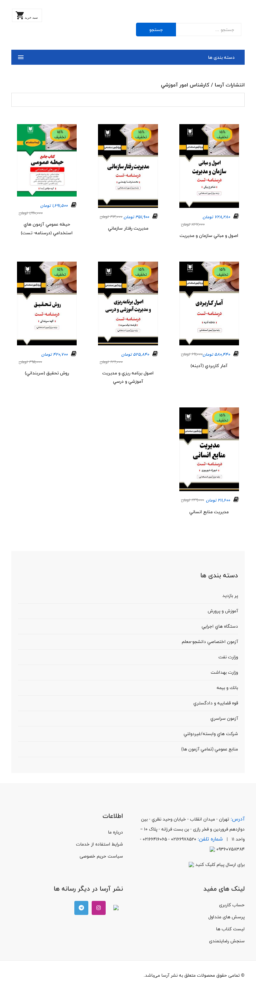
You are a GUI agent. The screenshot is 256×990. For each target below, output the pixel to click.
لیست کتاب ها (230, 929)
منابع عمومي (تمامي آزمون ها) (209, 749)
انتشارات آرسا (230, 84)
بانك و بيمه (227, 688)
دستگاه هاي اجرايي (220, 626)
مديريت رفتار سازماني (128, 228)
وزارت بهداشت (224, 672)
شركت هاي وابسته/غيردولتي (211, 734)
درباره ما (115, 832)
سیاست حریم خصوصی (101, 856)
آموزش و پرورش (223, 611)
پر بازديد (230, 596)
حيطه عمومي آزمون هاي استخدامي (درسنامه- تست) (47, 228)
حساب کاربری (232, 905)
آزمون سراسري (224, 718)
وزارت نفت (228, 657)
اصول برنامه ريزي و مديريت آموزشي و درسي (128, 377)
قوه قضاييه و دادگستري (215, 703)
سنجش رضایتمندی (227, 941)
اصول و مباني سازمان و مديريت (209, 236)
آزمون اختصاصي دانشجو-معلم (210, 642)
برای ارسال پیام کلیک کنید (219, 865)
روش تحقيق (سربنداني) (47, 373)
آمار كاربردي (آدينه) (209, 366)
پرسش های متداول (226, 917)
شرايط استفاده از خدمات (99, 844)
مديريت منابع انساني (209, 512)
